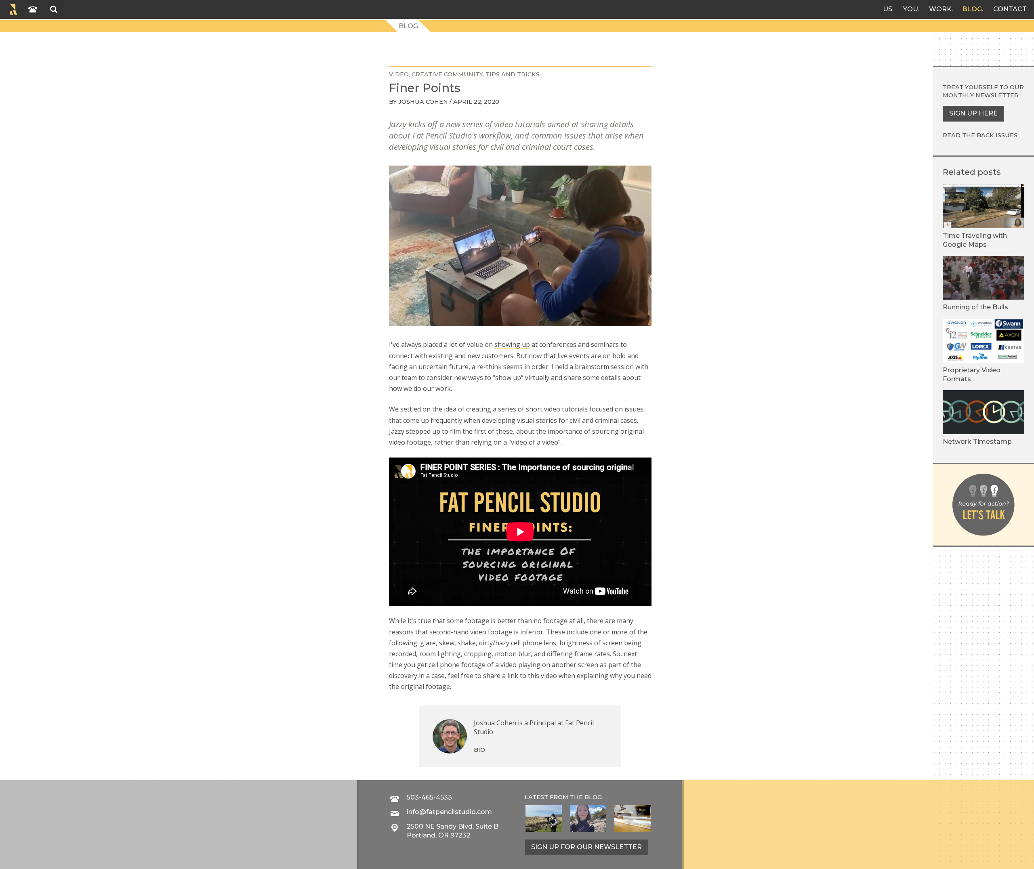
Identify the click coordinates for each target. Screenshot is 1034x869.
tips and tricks (512, 74)
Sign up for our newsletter (586, 847)
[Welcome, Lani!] (588, 818)
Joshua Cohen (423, 101)
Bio (479, 750)
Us (887, 9)
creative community (447, 74)
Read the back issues (980, 135)
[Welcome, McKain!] (544, 818)
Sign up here (973, 113)
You (910, 9)
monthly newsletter (981, 95)
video (399, 74)
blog (593, 797)
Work (940, 9)
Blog (972, 9)
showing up (512, 344)
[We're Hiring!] (633, 818)
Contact (1009, 9)
